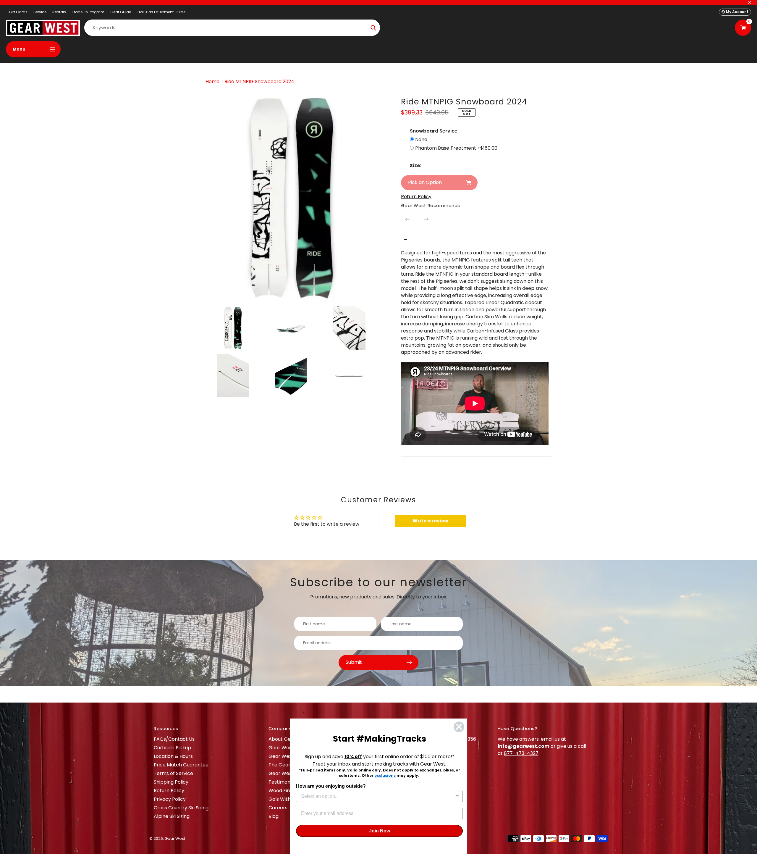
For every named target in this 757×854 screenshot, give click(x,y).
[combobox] (377, 796)
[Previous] (407, 219)
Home (212, 81)
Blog (273, 816)
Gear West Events (289, 756)
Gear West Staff (287, 773)
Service (39, 11)
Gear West (175, 838)
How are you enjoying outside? (331, 786)
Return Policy (169, 790)
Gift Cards (18, 11)
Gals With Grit (284, 799)
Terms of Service (173, 773)
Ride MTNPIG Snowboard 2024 (259, 81)
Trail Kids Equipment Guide (161, 11)
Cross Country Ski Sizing (181, 807)
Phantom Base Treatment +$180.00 (456, 148)
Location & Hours (173, 756)
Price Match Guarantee (181, 764)
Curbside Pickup (172, 747)
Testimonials (283, 782)
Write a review (430, 520)
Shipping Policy (171, 782)
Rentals (59, 11)
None (421, 139)
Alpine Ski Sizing (172, 816)
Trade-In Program (88, 11)
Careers (277, 807)
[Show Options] (457, 796)
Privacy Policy (170, 799)
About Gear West (288, 739)
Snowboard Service (433, 130)
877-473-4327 (521, 753)
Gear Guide (120, 11)
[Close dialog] (459, 727)
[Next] (426, 219)
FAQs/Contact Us (174, 739)
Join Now (379, 830)
